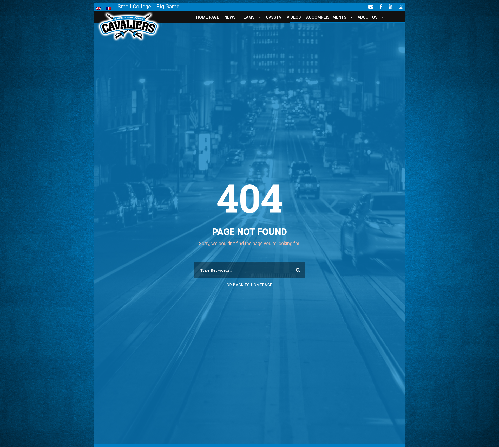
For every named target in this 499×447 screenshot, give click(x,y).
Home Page (207, 17)
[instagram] (401, 6)
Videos (294, 17)
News (230, 17)
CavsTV (273, 17)
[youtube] (390, 6)
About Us (368, 17)
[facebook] (380, 6)
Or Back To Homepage (249, 285)
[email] (370, 6)
